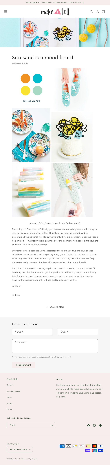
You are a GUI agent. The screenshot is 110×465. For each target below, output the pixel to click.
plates (41, 223)
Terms (9, 409)
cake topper (52, 223)
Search (10, 385)
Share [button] (18, 295)
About (9, 403)
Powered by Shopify (30, 459)
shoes (33, 223)
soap (62, 223)
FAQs (9, 397)
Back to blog (57, 306)
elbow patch (73, 223)
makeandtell (17, 459)
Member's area (13, 391)
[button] (6, 12)
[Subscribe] (52, 425)
